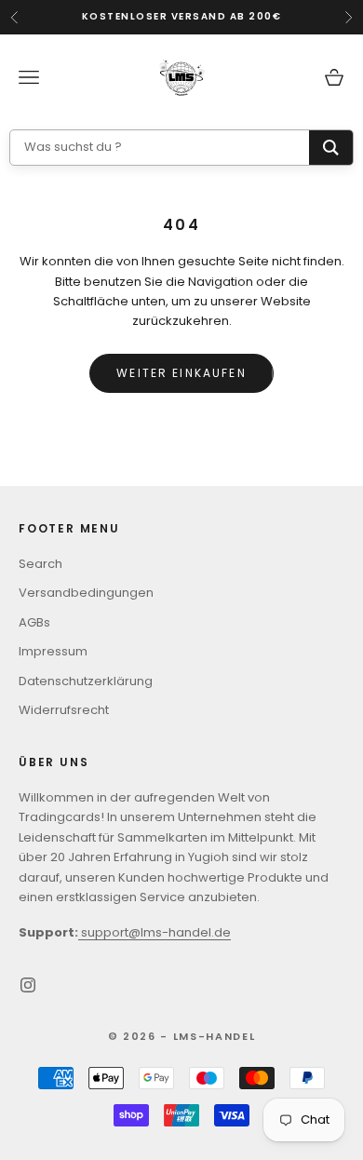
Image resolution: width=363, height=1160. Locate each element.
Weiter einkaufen (181, 373)
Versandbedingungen (86, 592)
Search (40, 564)
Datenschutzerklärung (86, 681)
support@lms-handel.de (154, 932)
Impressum (53, 651)
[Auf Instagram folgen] (28, 985)
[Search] (331, 147)
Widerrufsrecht (64, 710)
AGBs (34, 622)
